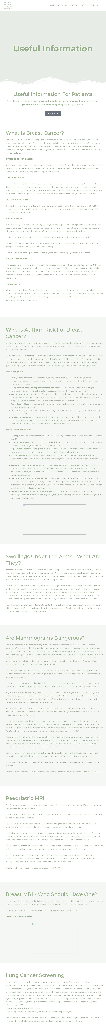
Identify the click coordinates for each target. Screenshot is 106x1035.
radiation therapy (75, 491)
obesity (19, 391)
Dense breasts (38, 455)
